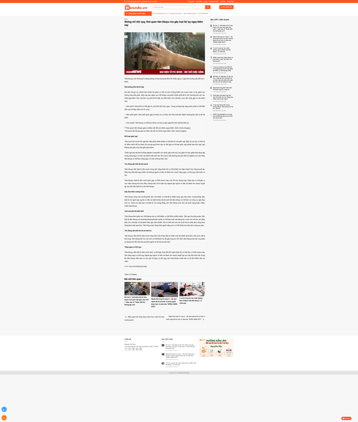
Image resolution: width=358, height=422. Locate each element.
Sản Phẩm (199, 1)
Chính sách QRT (214, 1)
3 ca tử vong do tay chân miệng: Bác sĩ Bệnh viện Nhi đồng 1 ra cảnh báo (191, 300)
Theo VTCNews (130, 274)
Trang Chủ (191, 1)
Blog (205, 1)
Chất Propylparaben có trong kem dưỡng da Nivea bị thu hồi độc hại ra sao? (223, 116)
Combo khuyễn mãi (175, 13)
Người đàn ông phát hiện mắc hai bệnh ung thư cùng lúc (222, 88)
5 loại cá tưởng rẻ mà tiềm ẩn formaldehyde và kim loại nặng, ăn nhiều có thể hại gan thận (223, 68)
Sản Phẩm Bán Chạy (189, 13)
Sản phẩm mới (203, 13)
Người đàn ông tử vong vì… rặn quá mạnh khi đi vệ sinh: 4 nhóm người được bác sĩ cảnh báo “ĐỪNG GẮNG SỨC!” (223, 39)
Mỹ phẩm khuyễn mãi (160, 13)
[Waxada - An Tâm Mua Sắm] (135, 7)
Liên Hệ (223, 1)
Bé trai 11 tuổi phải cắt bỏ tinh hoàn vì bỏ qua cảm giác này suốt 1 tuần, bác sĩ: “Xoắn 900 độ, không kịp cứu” (223, 28)
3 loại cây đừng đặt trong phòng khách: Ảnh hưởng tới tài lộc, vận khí (223, 106)
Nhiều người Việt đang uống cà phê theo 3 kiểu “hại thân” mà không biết (223, 59)
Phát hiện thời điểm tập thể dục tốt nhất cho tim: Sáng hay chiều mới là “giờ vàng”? (223, 97)
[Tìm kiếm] (208, 7)
